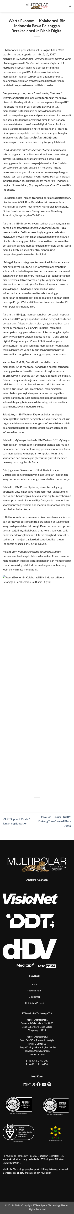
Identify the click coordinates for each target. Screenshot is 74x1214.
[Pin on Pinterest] (46, 803)
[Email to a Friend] (40, 803)
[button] (5, 6)
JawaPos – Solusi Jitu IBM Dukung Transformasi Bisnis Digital (54, 821)
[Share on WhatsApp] (21, 803)
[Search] (70, 6)
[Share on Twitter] (34, 803)
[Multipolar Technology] (37, 6)
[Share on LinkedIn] (52, 803)
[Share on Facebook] (27, 803)
